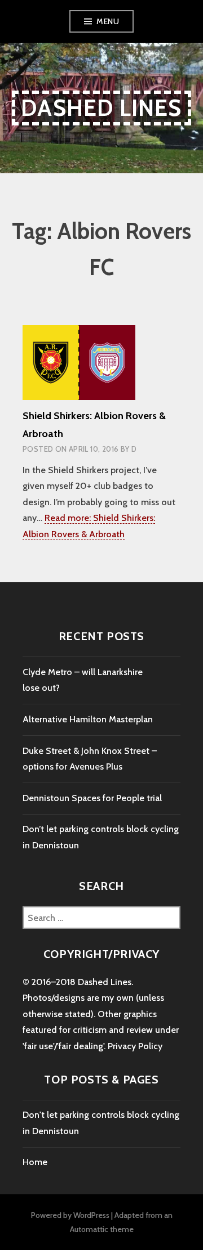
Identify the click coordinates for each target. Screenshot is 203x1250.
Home (35, 1162)
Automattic (89, 1229)
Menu (107, 21)
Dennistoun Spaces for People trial (92, 798)
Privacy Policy (135, 1046)
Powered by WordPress (70, 1215)
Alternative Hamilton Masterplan (88, 719)
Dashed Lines (101, 108)
